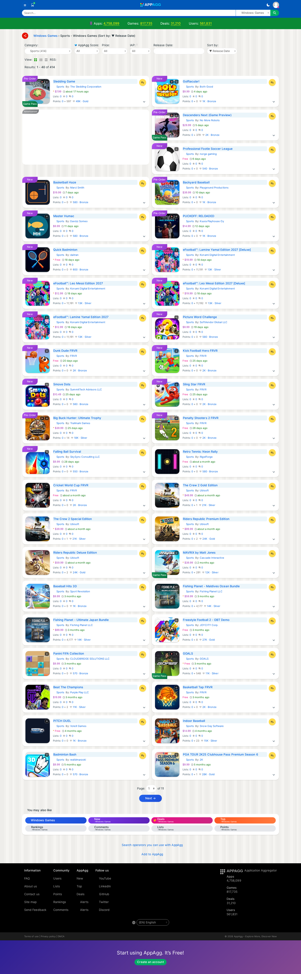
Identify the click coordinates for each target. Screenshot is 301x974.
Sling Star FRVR (194, 384)
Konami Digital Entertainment (217, 254)
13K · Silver (214, 269)
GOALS (188, 653)
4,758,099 (111, 23)
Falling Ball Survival (67, 451)
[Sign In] (276, 5)
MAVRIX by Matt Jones (199, 552)
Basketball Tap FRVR (198, 687)
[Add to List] (142, 82)
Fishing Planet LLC (211, 591)
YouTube (105, 878)
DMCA (61, 936)
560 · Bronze (80, 404)
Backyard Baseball (196, 182)
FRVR (73, 355)
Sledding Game (64, 81)
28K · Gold (208, 774)
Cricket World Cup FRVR (70, 485)
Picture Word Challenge (200, 317)
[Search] (274, 13)
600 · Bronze (80, 269)
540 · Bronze (210, 168)
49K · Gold (81, 101)
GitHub (104, 894)
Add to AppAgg (152, 854)
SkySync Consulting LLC (85, 456)
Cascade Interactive (212, 557)
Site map (30, 902)
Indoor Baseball (194, 721)
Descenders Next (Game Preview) (207, 115)
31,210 (176, 23)
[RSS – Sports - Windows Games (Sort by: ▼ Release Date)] (59, 60)
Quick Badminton (65, 249)
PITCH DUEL (62, 721)
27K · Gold (208, 639)
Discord (104, 910)
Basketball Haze (64, 182)
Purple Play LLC (79, 692)
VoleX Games (78, 726)
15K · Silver (210, 740)
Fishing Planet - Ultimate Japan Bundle (81, 620)
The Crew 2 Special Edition (72, 519)
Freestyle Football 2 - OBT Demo (206, 620)
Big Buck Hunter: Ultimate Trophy (77, 418)
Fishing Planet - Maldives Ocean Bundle (211, 586)
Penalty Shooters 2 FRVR (201, 418)
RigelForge (206, 456)
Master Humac (63, 216)
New (80, 878)
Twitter (104, 902)
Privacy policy (48, 936)
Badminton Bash (64, 754)
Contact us (32, 894)
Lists (56, 886)
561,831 (206, 23)
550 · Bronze (80, 471)
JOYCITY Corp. (209, 625)
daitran (74, 254)
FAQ (27, 878)
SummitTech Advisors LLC (86, 389)
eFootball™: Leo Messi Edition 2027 (78, 283)
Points (57, 894)
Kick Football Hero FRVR (200, 350)
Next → (150, 798)
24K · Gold (208, 538)
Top (79, 886)
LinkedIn (105, 886)
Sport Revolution (80, 591)
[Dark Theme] (268, 5)
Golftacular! (191, 81)
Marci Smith (77, 187)
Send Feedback (35, 910)
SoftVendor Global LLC (213, 322)
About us (30, 886)
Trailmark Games (80, 423)
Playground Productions (214, 187)
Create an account (150, 962)
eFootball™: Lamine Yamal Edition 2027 (81, 317)
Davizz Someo (79, 221)
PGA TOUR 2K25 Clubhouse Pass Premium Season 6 (220, 754)
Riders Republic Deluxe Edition (75, 552)
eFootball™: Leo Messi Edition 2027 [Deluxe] (214, 283)
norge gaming (208, 154)
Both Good (206, 86)
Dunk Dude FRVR (65, 350)
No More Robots (210, 120)
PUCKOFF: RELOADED (198, 216)
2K (201, 759)
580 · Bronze (80, 202)
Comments (61, 910)
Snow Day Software (212, 726)
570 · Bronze (80, 673)
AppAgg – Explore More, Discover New (255, 936)
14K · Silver (213, 606)
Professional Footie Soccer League (208, 148)
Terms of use (31, 936)
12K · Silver (211, 572)
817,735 (146, 23)
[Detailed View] (41, 60)
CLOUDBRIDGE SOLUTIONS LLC (90, 658)
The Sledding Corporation (85, 86)
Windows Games (43, 820)
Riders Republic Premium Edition (206, 519)
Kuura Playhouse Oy (212, 221)
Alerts (84, 902)
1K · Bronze (209, 101)
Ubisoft (204, 490)
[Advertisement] (85, 137)
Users (57, 878)
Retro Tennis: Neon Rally (200, 451)
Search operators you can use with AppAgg (152, 845)
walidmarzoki (78, 759)
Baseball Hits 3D (65, 586)
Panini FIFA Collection (68, 653)
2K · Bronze (212, 135)
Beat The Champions (68, 687)
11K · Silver (211, 673)
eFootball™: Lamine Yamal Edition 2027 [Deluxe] (217, 249)
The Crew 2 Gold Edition (200, 485)
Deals (80, 894)
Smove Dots (62, 384)
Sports (58, 86)
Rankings (59, 902)
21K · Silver (208, 505)
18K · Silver (80, 437)
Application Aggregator (260, 870)
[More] (144, 101)
